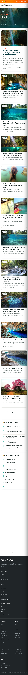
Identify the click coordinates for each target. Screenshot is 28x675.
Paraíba (3, 633)
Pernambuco (4, 635)
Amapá (16, 627)
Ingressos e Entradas (10, 476)
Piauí (2, 637)
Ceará (2, 629)
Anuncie (3, 609)
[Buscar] (21, 5)
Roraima (17, 635)
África (2, 584)
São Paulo (17, 656)
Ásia (2, 582)
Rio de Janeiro (18, 653)
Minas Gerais (18, 651)
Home (2, 11)
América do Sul (4, 579)
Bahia (2, 627)
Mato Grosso (4, 653)
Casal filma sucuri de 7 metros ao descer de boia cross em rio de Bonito (14, 431)
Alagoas (3, 624)
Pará (16, 631)
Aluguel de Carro (9, 479)
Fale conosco (4, 611)
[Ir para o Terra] (3, 1)
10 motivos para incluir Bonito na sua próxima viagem (15, 437)
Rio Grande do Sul (5, 665)
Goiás (2, 651)
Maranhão (3, 631)
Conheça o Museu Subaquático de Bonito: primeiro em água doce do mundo (15, 447)
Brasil (2, 574)
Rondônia (17, 633)
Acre (16, 624)
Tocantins (17, 637)
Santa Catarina (4, 667)
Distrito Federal (5, 649)
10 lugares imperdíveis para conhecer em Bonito (13, 441)
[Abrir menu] (25, 5)
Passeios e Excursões (10, 469)
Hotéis (3, 592)
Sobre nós (3, 606)
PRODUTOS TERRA (21, 1)
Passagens (4, 594)
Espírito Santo (18, 649)
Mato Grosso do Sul (6, 656)
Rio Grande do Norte (6, 640)
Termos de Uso (5, 614)
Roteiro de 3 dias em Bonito (13, 426)
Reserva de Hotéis (10, 462)
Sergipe (3, 642)
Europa (3, 577)
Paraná (3, 663)
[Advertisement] (14, 505)
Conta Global (8, 482)
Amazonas (17, 629)
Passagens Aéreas (10, 459)
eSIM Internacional (10, 472)
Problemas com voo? (10, 486)
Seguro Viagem (9, 466)
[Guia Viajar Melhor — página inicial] (6, 5)
